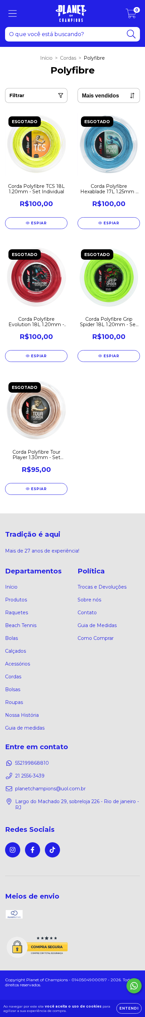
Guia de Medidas (97, 625)
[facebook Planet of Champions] (32, 849)
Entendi (129, 1008)
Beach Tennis (20, 625)
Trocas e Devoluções (102, 587)
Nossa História (22, 715)
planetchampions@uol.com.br (50, 789)
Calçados (15, 651)
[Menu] (12, 14)
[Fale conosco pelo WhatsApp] (134, 985)
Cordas (68, 58)
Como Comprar (96, 638)
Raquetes (16, 613)
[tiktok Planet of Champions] (52, 849)
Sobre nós (89, 600)
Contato (87, 613)
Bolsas (12, 689)
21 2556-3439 (30, 776)
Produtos (16, 600)
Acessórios (17, 664)
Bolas (11, 638)
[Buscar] (131, 34)
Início (46, 58)
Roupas (14, 702)
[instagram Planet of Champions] (12, 849)
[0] (131, 15)
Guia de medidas (25, 728)
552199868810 (32, 763)
